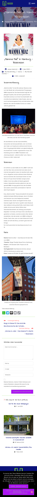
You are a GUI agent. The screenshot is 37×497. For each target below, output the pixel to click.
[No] (35, 484)
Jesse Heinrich (12, 69)
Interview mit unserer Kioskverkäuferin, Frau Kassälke (18, 448)
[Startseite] (2, 21)
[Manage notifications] (31, 492)
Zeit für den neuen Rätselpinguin (19, 404)
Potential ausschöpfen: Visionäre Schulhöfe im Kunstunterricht (18, 439)
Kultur (20, 72)
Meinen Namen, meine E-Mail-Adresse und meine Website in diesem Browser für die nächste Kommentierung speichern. (17, 384)
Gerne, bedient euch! (18, 486)
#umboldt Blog (10, 72)
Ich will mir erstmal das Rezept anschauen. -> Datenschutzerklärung (18, 492)
